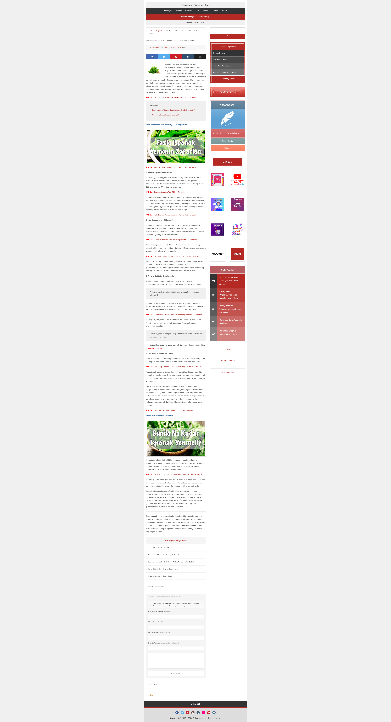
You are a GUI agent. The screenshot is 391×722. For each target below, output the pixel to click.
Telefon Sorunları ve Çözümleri (224, 72)
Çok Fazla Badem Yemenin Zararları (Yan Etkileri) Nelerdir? (176, 256)
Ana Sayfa (168, 11)
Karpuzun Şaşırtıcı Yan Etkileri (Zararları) (169, 192)
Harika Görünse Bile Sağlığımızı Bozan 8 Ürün (163, 569)
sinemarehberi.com (227, 372)
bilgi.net (227, 349)
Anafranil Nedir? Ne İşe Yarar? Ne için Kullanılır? (164, 548)
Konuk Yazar (155, 47)
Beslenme (151, 691)
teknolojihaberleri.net (227, 360)
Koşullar (188, 11)
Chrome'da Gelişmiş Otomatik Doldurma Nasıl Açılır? (229, 334)
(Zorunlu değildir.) (159, 632)
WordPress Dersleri (220, 59)
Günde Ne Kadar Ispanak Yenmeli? (165, 115)
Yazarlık (206, 11)
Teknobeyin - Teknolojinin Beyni (195, 5)
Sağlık (150, 695)
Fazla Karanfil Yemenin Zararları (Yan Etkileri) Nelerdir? (175, 215)
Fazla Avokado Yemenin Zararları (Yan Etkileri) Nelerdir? (175, 240)
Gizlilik (197, 11)
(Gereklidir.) (160, 611)
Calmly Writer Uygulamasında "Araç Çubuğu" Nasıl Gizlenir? (229, 295)
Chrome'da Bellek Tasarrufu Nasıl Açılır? (230, 321)
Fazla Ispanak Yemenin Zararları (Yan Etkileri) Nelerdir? (173, 110)
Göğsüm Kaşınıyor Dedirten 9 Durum (160, 576)
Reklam (216, 11)
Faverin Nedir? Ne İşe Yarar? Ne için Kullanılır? (163, 555)
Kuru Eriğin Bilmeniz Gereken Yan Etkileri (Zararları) (173, 410)
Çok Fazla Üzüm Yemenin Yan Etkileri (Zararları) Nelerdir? (176, 98)
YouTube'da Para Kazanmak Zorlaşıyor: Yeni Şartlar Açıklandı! (230, 280)
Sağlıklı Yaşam (161, 31)
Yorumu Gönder (176, 673)
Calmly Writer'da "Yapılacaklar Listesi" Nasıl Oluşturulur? (230, 309)
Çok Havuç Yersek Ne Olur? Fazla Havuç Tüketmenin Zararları (178, 367)
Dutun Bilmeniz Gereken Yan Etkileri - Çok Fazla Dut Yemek (176, 167)
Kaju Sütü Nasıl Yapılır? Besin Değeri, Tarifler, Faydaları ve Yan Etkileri (171, 562)
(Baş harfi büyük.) (163, 643)
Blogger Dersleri (219, 53)
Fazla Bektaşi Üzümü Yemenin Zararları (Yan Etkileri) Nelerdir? (178, 315)
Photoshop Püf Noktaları (222, 66)
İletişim (224, 11)
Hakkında (178, 11)
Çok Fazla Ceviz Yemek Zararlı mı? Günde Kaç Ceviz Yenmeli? (178, 475)
